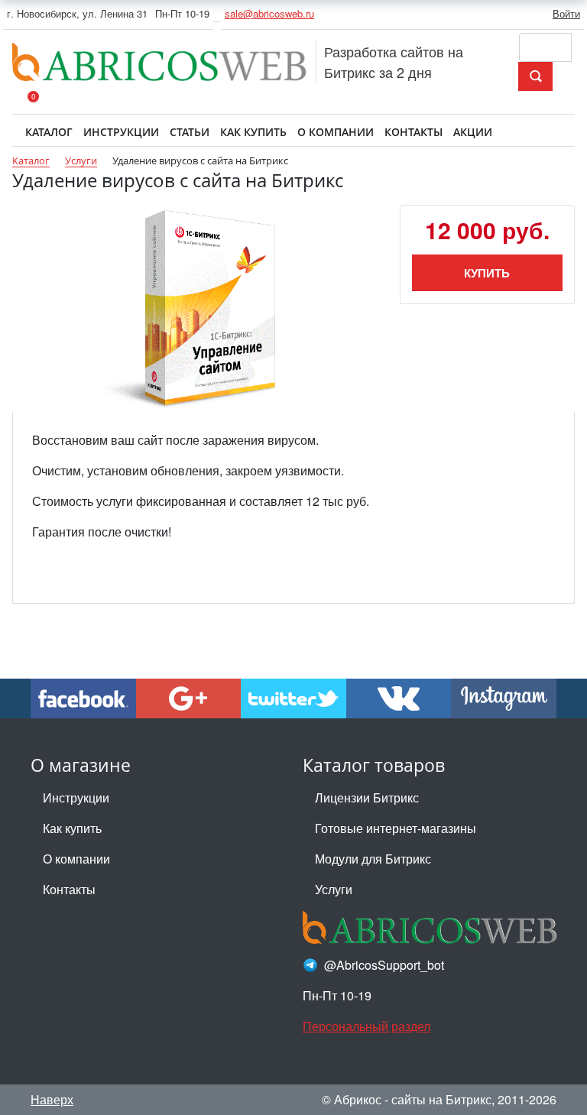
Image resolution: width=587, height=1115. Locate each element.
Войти (566, 13)
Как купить (72, 828)
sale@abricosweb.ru (269, 13)
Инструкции (76, 797)
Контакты (69, 889)
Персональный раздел (366, 1026)
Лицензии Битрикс (367, 797)
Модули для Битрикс (373, 858)
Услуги (333, 889)
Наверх (52, 1099)
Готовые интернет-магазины (395, 828)
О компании (76, 858)
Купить (487, 272)
